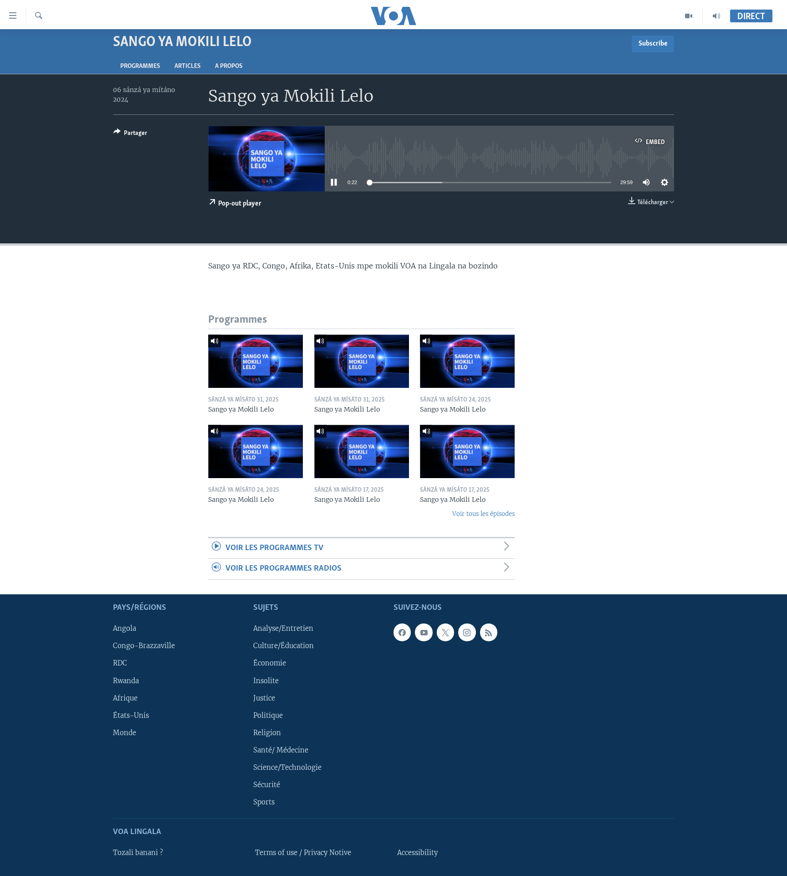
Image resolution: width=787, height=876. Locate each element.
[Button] (130, 134)
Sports (264, 802)
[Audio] (716, 16)
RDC (120, 663)
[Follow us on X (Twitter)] (445, 632)
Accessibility (417, 853)
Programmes (140, 66)
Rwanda (126, 680)
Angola (124, 628)
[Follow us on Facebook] (402, 632)
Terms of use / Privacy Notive (303, 853)
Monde (124, 732)
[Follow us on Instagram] (466, 632)
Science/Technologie (287, 767)
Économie (269, 663)
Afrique (125, 698)
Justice (264, 698)
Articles (187, 66)
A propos (228, 66)
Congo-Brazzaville (144, 646)
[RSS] (488, 632)
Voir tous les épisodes (483, 514)
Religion (267, 732)
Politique (268, 715)
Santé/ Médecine (280, 750)
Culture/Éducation (283, 646)
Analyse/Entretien (283, 628)
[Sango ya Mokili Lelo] (255, 361)
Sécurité (266, 784)
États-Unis (131, 715)
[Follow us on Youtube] (423, 632)
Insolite (266, 680)
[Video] (689, 16)
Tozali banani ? (138, 853)
